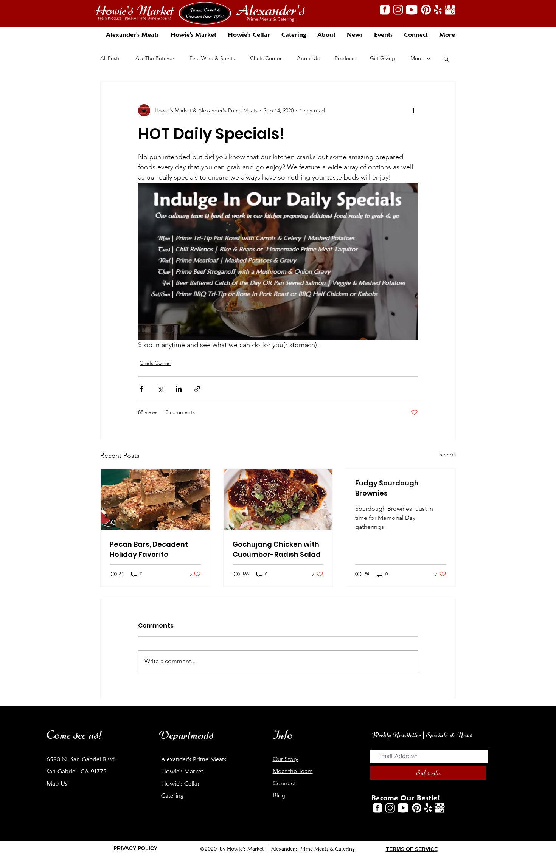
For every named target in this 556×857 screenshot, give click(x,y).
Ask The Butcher (154, 58)
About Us (308, 58)
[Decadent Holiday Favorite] (155, 499)
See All (447, 454)
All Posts (110, 58)
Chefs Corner (266, 58)
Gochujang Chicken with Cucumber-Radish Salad (277, 549)
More (416, 58)
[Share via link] (197, 388)
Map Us (57, 783)
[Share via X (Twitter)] (160, 388)
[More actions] (413, 110)
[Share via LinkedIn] (178, 388)
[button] (326, 34)
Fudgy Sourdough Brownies (387, 488)
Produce (345, 58)
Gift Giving (382, 58)
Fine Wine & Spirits (212, 58)
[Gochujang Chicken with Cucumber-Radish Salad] (278, 499)
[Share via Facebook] (141, 388)
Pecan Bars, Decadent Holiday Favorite (149, 549)
